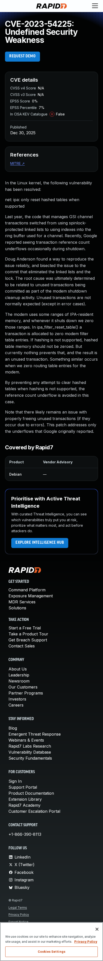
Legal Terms (17, 907)
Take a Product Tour (28, 633)
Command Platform (27, 589)
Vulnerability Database (29, 752)
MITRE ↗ (17, 163)
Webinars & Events (26, 740)
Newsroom (19, 680)
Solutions (17, 607)
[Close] (97, 929)
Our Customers (23, 687)
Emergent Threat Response (34, 734)
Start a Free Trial (24, 627)
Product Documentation (31, 793)
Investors (17, 699)
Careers (16, 705)
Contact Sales (21, 645)
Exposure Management (30, 595)
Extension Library (25, 799)
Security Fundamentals (30, 758)
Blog (12, 728)
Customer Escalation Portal (34, 811)
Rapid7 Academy (24, 805)
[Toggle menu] (95, 6)
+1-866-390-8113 (24, 834)
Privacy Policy (18, 914)
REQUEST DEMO (22, 56)
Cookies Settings (51, 951)
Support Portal (22, 787)
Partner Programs (25, 693)
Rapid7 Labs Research (29, 746)
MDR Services (22, 601)
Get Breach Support (27, 639)
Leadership (18, 674)
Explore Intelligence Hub (40, 543)
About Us (17, 668)
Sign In (15, 781)
